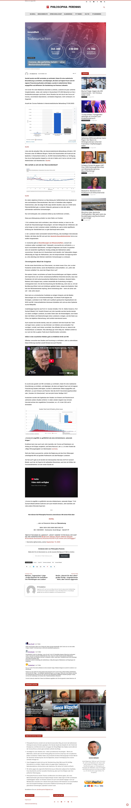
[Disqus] (51, 620)
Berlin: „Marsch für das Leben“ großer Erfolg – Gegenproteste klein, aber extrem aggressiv (67, 577)
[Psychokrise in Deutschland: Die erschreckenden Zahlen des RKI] (65, 725)
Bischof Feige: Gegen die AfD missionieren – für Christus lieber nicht (92, 93)
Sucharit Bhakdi (58, 562)
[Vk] (101, 1)
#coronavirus (38, 538)
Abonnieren (64, 556)
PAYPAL (51, 519)
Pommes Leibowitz (47, 562)
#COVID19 (52, 538)
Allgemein (84, 173)
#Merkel (64, 537)
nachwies (55, 449)
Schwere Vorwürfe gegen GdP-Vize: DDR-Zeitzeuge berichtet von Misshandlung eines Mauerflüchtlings (92, 168)
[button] (104, 7)
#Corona (46, 538)
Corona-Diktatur (85, 698)
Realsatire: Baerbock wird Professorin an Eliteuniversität (92, 192)
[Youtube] (93, 1)
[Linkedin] (50, 566)
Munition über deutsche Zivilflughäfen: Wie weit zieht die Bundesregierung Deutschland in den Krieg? (93, 215)
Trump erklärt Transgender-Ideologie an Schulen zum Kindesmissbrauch (92, 116)
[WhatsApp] (30, 566)
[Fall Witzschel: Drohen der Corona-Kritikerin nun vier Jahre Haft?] (92, 698)
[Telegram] (33, 566)
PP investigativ (85, 147)
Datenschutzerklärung (31, 803)
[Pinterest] (97, 1)
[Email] (40, 566)
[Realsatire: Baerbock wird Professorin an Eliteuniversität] (93, 183)
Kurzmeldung (57, 710)
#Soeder (70, 537)
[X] (26, 566)
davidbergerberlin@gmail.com (45, 789)
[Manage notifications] (127, 804)
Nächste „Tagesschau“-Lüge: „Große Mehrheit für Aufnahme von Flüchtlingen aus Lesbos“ (36, 577)
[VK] (43, 566)
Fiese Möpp (84, 97)
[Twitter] (90, 1)
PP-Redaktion (33, 73)
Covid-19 (39, 562)
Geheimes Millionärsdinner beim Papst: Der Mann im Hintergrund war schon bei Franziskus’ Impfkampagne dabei (93, 142)
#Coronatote (29, 538)
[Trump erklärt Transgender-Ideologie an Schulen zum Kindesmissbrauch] (93, 106)
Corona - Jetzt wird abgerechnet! (34, 707)
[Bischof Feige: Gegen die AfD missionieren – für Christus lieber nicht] (93, 83)
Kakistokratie (85, 194)
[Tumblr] (54, 566)
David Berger (94, 758)
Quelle (27, 147)
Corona (34, 562)
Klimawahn (29, 724)
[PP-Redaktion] (27, 73)
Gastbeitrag (31, 57)
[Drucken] (37, 566)
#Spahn (58, 537)
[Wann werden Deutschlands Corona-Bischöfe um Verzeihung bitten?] (38, 703)
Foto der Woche (84, 719)
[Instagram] (86, 1)
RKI (53, 562)
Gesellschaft (57, 725)
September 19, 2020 (53, 542)
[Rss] (104, 1)
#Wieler (52, 537)
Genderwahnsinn (86, 120)
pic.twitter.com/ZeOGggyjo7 (66, 538)
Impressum (28, 799)
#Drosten (46, 537)
